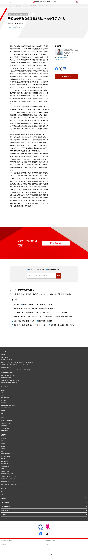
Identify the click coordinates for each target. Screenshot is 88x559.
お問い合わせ (5, 510)
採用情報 (3, 498)
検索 (58, 276)
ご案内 (3, 417)
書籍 (2, 413)
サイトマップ (47, 549)
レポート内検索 (5, 506)
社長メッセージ (4, 441)
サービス (3, 351)
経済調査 (3, 390)
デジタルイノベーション (6, 359)
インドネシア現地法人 (6, 456)
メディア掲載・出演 (5, 408)
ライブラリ (18, 5)
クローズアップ (4, 400)
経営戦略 (3, 354)
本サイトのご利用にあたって (6, 540)
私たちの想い (4, 438)
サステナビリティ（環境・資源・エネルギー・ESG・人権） (15, 364)
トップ (11, 5)
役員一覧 (3, 448)
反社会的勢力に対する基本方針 (8, 479)
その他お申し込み (5, 428)
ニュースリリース (5, 491)
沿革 (2, 451)
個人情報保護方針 (5, 466)
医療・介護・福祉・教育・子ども (18, 14)
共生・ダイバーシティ (6, 367)
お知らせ (3, 494)
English (3, 514)
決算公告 (3, 458)
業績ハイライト (4, 461)
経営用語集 (3, 403)
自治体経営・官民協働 (6, 377)
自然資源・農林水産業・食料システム (9, 382)
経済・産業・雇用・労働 (6, 372)
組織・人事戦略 (4, 357)
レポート (3, 392)
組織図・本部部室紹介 (6, 453)
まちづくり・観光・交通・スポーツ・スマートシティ (13, 380)
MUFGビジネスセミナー (6, 423)
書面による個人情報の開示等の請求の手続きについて (13, 484)
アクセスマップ (4, 463)
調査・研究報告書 (5, 397)
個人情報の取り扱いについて (7, 481)
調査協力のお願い (5, 430)
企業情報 (3, 435)
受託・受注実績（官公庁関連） (8, 405)
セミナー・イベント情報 (6, 420)
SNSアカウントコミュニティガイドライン (11, 476)
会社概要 (3, 443)
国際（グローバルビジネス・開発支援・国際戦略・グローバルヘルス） (17, 362)
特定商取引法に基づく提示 (50, 540)
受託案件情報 (4, 425)
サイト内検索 (5, 502)
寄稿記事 (3, 410)
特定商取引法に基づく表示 (7, 473)
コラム (26, 5)
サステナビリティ (5, 471)
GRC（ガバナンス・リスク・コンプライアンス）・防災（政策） (15, 370)
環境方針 (3, 468)
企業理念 (3, 446)
